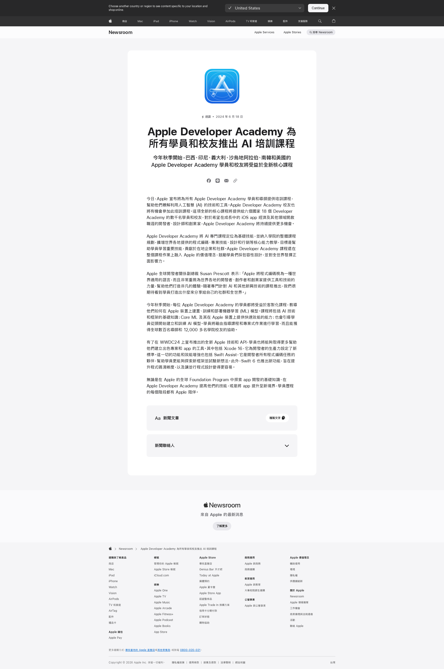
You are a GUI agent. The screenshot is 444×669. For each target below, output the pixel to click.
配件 (111, 616)
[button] (264, 8)
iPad (111, 575)
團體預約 (204, 581)
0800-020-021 (190, 650)
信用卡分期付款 (208, 610)
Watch (113, 587)
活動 (292, 620)
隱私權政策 (178, 662)
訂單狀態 (204, 616)
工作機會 (295, 608)
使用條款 (194, 662)
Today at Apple (209, 575)
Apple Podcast (163, 620)
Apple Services (264, 32)
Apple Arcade (163, 608)
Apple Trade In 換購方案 (214, 605)
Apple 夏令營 (207, 587)
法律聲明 (226, 662)
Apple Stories (292, 32)
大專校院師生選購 (255, 590)
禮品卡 (112, 622)
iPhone (113, 581)
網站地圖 (240, 662)
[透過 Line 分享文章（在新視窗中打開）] (217, 180)
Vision (113, 593)
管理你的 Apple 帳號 (166, 563)
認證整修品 (205, 599)
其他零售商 (163, 650)
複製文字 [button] (275, 418)
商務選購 (250, 569)
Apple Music (162, 602)
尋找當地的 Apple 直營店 (140, 650)
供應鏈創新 (296, 581)
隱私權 (294, 575)
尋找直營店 (205, 563)
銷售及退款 (210, 662)
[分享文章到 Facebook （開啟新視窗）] (209, 180)
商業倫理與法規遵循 (301, 614)
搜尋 (323, 32)
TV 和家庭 (115, 605)
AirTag (113, 610)
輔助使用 (295, 563)
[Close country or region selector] (334, 8)
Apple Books (162, 626)
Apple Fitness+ (163, 614)
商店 (111, 563)
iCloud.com (161, 575)
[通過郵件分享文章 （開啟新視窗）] (226, 180)
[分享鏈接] (235, 180)
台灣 (332, 662)
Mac (111, 569)
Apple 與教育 (253, 584)
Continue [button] (318, 8)
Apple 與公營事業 (255, 605)
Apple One (161, 590)
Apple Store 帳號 (165, 569)
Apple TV (160, 596)
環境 (292, 569)
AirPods (114, 599)
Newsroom (121, 32)
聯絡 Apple (296, 626)
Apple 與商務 (253, 563)
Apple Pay (115, 637)
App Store (160, 632)
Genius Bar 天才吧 (210, 569)
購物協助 (204, 622)
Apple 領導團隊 (299, 602)
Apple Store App (210, 593)
